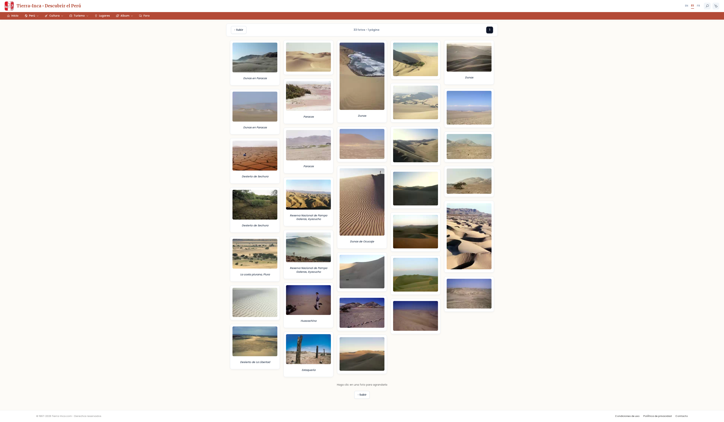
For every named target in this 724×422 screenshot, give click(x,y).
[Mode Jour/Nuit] (715, 6)
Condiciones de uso (627, 416)
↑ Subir (238, 30)
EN (686, 6)
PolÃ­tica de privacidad (657, 416)
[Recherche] (707, 6)
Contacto (681, 416)
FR (698, 6)
